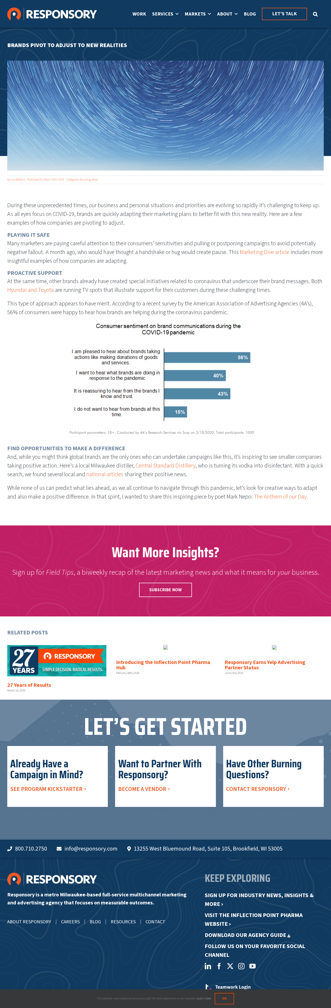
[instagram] (241, 966)
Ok (224, 998)
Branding (85, 180)
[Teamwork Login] (228, 986)
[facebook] (219, 966)
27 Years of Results (29, 685)
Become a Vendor (142, 789)
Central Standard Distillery (166, 465)
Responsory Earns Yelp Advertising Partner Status (265, 665)
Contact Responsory (256, 789)
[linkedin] (208, 966)
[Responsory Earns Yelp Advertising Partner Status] (274, 649)
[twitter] (230, 966)
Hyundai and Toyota (31, 290)
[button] (315, 14)
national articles (104, 474)
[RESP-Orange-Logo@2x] (52, 875)
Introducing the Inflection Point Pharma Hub (163, 665)
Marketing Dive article (264, 252)
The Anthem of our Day (280, 496)
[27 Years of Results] (56, 660)
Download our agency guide (245, 935)
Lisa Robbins (18, 180)
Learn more (204, 998)
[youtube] (252, 966)
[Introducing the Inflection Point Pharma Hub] (165, 649)
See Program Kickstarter (46, 789)
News (95, 180)
